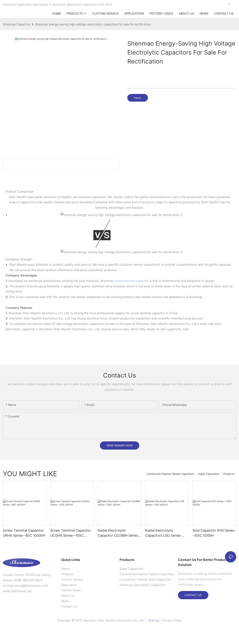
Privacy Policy (172, 620)
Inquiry (137, 97)
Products (228, 473)
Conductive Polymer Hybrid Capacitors (170, 473)
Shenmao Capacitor (16, 24)
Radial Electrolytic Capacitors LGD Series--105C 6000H (163, 533)
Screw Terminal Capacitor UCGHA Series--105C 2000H (70, 533)
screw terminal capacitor (131, 281)
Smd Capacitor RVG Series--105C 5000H (214, 532)
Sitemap (153, 620)
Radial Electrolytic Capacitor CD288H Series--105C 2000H (118, 533)
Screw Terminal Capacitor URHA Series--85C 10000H (24, 532)
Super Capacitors (208, 473)
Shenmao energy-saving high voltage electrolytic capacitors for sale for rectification (93, 24)
